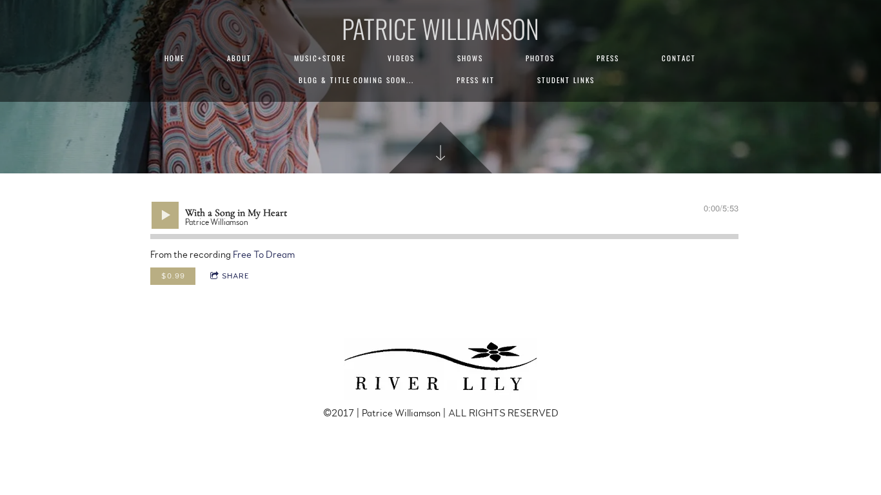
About (239, 58)
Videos (401, 58)
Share (236, 276)
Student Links (566, 80)
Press (608, 58)
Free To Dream (264, 254)
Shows (470, 58)
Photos (540, 58)
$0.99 (173, 276)
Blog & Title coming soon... (356, 80)
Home (174, 58)
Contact (679, 58)
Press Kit (476, 80)
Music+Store (320, 58)
